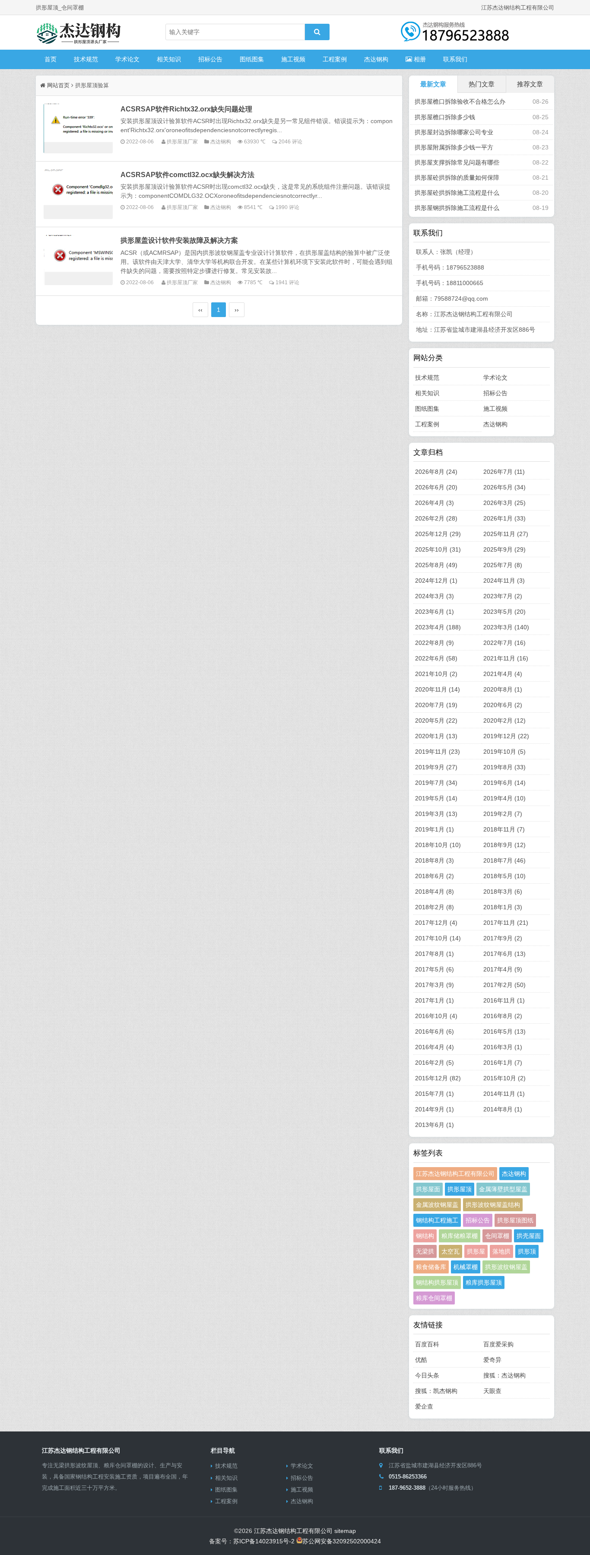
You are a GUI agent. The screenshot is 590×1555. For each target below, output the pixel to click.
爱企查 (424, 1406)
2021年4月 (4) (502, 673)
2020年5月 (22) (436, 720)
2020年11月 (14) (437, 689)
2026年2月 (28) (436, 518)
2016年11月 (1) (504, 1000)
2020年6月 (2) (502, 704)
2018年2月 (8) (434, 907)
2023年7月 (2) (502, 596)
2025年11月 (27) (505, 533)
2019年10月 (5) (504, 751)
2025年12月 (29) (438, 533)
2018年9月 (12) (504, 844)
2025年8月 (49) (436, 565)
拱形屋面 (428, 1189)
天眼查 (492, 1390)
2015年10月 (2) (504, 1078)
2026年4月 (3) (434, 502)
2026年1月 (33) (504, 518)
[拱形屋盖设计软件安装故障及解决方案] (78, 260)
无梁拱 (425, 1251)
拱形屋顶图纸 (515, 1220)
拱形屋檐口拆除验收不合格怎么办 (460, 101)
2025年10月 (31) (438, 549)
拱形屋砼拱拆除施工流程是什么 (457, 192)
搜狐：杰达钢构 (504, 1375)
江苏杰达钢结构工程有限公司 (455, 1173)
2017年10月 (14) (438, 938)
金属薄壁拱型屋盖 (503, 1189)
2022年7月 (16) (504, 642)
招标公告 (210, 59)
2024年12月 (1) (436, 580)
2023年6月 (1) (434, 611)
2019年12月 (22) (506, 736)
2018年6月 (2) (434, 876)
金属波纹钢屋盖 (437, 1204)
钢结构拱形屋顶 (437, 1282)
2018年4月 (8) (434, 891)
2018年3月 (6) (502, 891)
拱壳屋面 (529, 1235)
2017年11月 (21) (505, 922)
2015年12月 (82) (438, 1078)
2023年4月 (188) (438, 627)
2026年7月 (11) (504, 471)
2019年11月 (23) (437, 751)
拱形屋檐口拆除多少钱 (445, 117)
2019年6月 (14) (504, 782)
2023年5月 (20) (504, 611)
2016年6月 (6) (434, 1031)
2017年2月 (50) (504, 984)
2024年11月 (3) (504, 580)
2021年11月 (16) (505, 658)
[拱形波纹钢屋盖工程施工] (79, 32)
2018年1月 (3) (502, 907)
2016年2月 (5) (434, 1062)
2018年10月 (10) (438, 844)
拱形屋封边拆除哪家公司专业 (454, 132)
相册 (419, 59)
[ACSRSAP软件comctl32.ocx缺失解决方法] (78, 194)
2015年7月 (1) (434, 1093)
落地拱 (501, 1251)
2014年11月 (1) (504, 1093)
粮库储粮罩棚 (459, 1235)
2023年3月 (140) (506, 627)
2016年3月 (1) (502, 1047)
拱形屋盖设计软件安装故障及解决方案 (179, 240)
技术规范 (86, 59)
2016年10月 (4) (436, 1015)
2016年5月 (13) (504, 1031)
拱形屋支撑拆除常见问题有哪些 (457, 162)
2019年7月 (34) (436, 782)
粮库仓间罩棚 (434, 1298)
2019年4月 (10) (504, 798)
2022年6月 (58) (436, 658)
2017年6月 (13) (504, 953)
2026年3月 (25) (504, 502)
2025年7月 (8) (502, 565)
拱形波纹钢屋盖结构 (493, 1204)
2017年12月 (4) (436, 922)
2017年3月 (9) (434, 984)
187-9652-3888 (407, 1488)
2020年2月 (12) (504, 720)
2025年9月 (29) (504, 549)
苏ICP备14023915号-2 (264, 1541)
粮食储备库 (431, 1266)
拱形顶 (527, 1251)
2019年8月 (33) (504, 767)
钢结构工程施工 (437, 1220)
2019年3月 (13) (436, 813)
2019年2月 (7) (502, 813)
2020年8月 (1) (502, 689)
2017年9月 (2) (502, 938)
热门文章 (482, 84)
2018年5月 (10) (504, 876)
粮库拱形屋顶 (484, 1282)
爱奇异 (492, 1359)
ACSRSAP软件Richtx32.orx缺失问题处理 (186, 109)
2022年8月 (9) (434, 642)
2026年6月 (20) (436, 487)
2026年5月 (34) (504, 487)
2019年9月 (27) (436, 767)
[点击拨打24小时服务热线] (454, 36)
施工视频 (293, 59)
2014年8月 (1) (502, 1109)
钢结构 (425, 1235)
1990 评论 (287, 207)
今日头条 (427, 1375)
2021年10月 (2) (436, 673)
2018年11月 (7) (504, 829)
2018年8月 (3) (434, 860)
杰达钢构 (376, 59)
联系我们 (455, 59)
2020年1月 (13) (436, 736)
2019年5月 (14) (436, 798)
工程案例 (335, 59)
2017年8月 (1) (434, 953)
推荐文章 (530, 84)
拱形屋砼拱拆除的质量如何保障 (457, 177)
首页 (50, 59)
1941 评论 (287, 282)
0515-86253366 (408, 1476)
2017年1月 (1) (434, 1000)
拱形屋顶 (459, 1189)
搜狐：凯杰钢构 (436, 1390)
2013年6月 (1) (434, 1124)
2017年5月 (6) (434, 969)
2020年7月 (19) (436, 704)
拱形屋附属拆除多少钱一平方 (454, 147)
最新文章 (433, 84)
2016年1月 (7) (502, 1062)
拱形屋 (476, 1251)
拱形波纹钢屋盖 (506, 1266)
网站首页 (58, 85)
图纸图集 (252, 59)
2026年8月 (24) (436, 471)
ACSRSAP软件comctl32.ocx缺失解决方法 (187, 174)
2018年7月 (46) (504, 860)
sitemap (345, 1530)
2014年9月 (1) (434, 1109)
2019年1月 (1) (434, 829)
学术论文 (127, 59)
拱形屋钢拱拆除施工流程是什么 (457, 207)
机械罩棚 (466, 1266)
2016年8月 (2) (502, 1015)
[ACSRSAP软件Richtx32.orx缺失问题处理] (78, 128)
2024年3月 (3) (434, 596)
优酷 (421, 1359)
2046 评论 (290, 141)
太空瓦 (450, 1251)
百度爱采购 (498, 1344)
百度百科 (427, 1344)
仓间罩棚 (497, 1235)
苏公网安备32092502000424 (341, 1541)
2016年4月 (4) (434, 1047)
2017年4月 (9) (502, 969)
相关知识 (169, 59)
